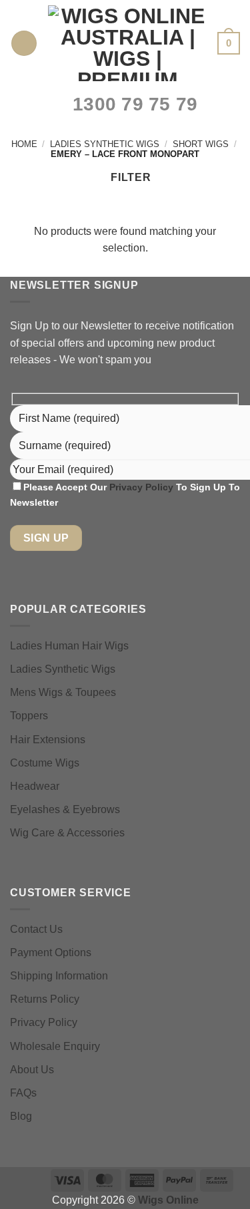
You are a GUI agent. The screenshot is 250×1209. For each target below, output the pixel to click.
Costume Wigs (44, 763)
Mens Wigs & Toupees (63, 692)
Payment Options (50, 952)
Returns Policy (44, 999)
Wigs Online (168, 1200)
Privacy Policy (142, 487)
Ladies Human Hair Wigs (69, 645)
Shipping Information (59, 975)
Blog (21, 1116)
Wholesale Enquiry (55, 1046)
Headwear (34, 786)
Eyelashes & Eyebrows (65, 809)
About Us (32, 1069)
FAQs (23, 1093)
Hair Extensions (47, 739)
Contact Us (36, 929)
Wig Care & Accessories (67, 832)
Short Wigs (201, 144)
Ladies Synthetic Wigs (104, 144)
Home (24, 144)
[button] (24, 44)
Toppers (29, 715)
